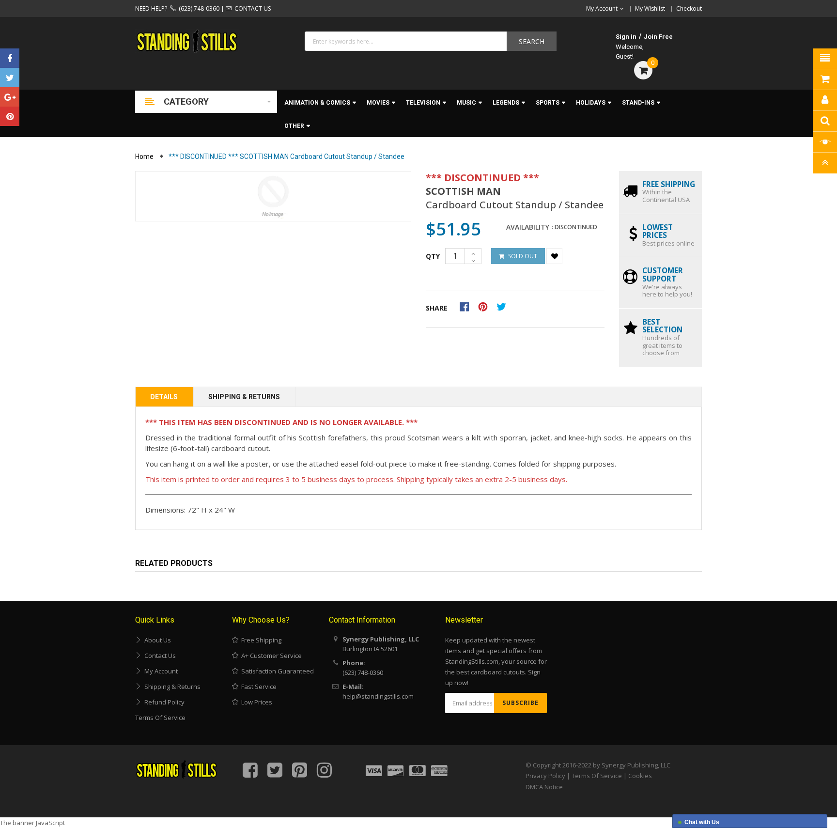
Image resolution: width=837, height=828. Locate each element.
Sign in (626, 36)
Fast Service (257, 686)
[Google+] (9, 97)
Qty (433, 256)
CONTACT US (251, 8)
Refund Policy (163, 702)
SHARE (437, 307)
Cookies (640, 775)
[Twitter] (9, 77)
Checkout (689, 8)
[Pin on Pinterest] (486, 306)
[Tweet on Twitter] (503, 306)
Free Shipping (259, 640)
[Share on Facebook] (468, 306)
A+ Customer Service (270, 655)
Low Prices (255, 702)
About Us (156, 640)
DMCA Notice (544, 786)
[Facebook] (9, 58)
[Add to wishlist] (554, 256)
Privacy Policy (545, 775)
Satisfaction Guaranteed (276, 671)
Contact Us (158, 655)
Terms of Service (160, 717)
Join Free (658, 36)
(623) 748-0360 (197, 8)
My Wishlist (650, 8)
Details (164, 396)
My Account (159, 671)
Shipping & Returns (244, 396)
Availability (527, 227)
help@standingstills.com (378, 696)
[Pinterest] (9, 116)
